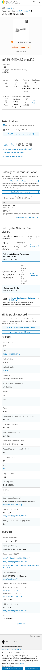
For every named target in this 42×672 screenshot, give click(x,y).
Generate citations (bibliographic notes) (18, 149)
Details (22, 663)
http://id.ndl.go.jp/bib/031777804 (15, 516)
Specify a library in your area (20, 192)
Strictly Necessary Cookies (12, 669)
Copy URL (12, 145)
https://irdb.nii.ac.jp (10, 590)
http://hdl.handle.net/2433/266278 (15, 558)
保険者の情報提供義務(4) (11, 354)
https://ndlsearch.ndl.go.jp (12, 504)
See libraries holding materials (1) (21, 134)
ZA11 (5, 469)
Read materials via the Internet (11, 649)
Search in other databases (14, 156)
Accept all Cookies (32, 669)
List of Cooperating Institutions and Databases (22, 181)
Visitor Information (34, 246)
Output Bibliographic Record (14, 152)
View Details (34, 101)
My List (6, 145)
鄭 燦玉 (5, 370)
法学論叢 (9, 8)
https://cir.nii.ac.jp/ (10, 579)
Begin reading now (22, 47)
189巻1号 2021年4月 (23, 11)
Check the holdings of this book (26, 218)
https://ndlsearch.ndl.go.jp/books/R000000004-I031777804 (21, 566)
